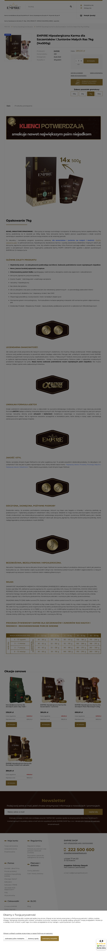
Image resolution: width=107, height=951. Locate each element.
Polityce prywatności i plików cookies (85, 918)
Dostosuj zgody (33, 938)
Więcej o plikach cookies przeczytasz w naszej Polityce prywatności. (28, 933)
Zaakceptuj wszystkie (49, 938)
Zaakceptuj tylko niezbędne (14, 938)
